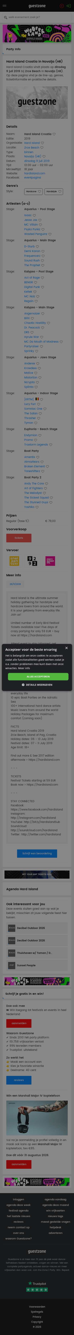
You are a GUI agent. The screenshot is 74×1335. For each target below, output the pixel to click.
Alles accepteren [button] (38, 676)
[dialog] (37, 667)
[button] (37, 685)
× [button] (66, 648)
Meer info (24, 668)
